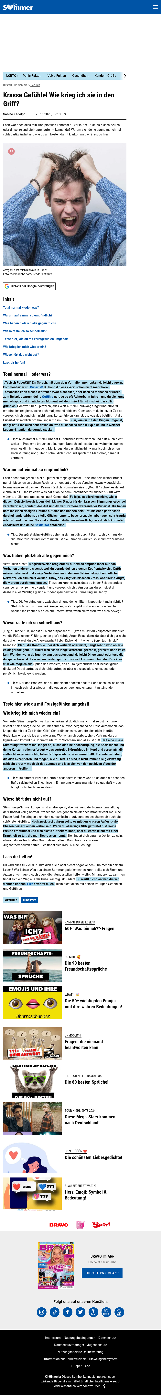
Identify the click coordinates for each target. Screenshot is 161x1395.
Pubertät (29, 900)
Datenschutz (107, 1338)
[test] (93, 1312)
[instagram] (42, 1312)
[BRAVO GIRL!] (80, 1225)
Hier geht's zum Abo (102, 1273)
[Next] (122, 76)
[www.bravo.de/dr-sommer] (18, 7)
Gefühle (35, 85)
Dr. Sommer (21, 85)
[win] (119, 1312)
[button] (64, 330)
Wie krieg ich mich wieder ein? (24, 347)
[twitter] (80, 1312)
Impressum (53, 1338)
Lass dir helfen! (14, 362)
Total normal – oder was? (21, 307)
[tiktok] (54, 1312)
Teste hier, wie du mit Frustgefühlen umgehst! (35, 339)
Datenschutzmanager (69, 1345)
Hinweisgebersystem (103, 1359)
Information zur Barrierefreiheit (64, 1359)
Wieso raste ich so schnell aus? (25, 331)
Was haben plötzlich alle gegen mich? (29, 323)
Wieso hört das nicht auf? (21, 355)
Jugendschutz (97, 1345)
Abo (87, 1366)
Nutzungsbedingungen (79, 1338)
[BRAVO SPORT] (102, 1225)
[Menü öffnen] (155, 7)
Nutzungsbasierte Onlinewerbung (80, 1352)
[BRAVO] (59, 1225)
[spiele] (106, 1312)
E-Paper (76, 1366)
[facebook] (67, 1312)
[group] (63, 76)
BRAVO (7, 85)
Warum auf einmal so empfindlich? (27, 315)
